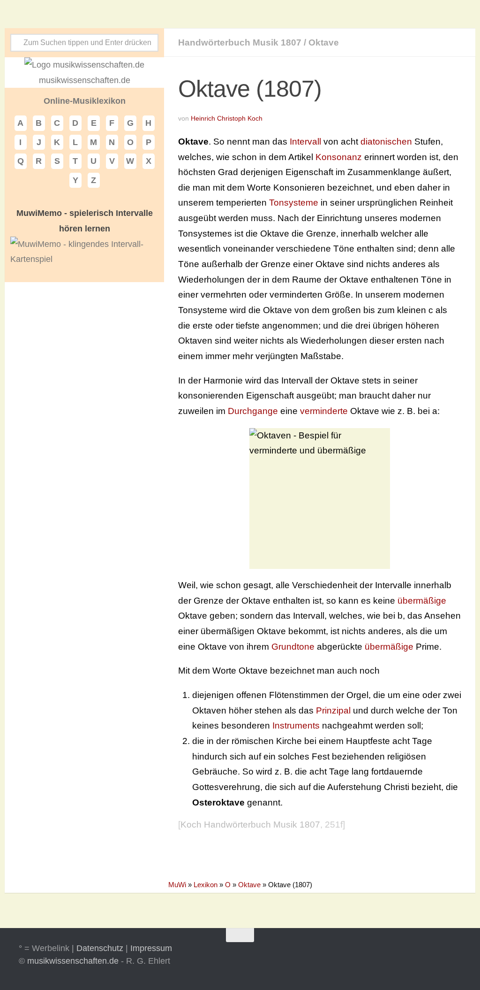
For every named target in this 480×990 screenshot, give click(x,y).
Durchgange (253, 411)
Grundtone (293, 647)
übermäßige (422, 601)
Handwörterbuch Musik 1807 (239, 42)
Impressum (151, 948)
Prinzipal (333, 710)
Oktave (323, 42)
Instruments (296, 725)
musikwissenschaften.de (73, 961)
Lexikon (206, 885)
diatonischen (386, 141)
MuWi (177, 885)
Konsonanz (338, 157)
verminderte (324, 411)
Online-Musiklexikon (85, 101)
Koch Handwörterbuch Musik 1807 (250, 824)
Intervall (305, 141)
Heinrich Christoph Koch (226, 118)
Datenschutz (99, 948)
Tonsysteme (293, 202)
